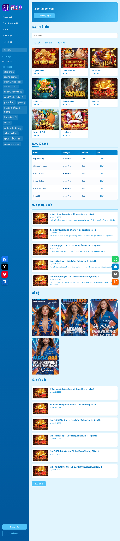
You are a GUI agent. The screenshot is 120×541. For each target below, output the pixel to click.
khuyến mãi (10, 117)
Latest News (7, 61)
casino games (10, 76)
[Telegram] (116, 267)
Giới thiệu (7, 35)
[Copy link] (116, 282)
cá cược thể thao (13, 91)
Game (5, 29)
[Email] (116, 274)
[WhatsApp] (116, 259)
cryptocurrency (11, 86)
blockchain (9, 71)
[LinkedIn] (4, 282)
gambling (9, 102)
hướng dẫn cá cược (12, 109)
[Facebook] (4, 259)
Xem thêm (45, 318)
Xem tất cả (39, 484)
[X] (4, 267)
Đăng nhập (14, 527)
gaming (21, 102)
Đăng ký (14, 533)
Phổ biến (48, 42)
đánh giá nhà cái (11, 144)
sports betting (12, 138)
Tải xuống (7, 41)
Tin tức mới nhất (10, 23)
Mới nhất (61, 42)
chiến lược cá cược (12, 81)
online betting (12, 128)
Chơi (102, 159)
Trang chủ (7, 17)
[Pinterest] (4, 274)
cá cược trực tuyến (14, 96)
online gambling (10, 133)
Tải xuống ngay (44, 16)
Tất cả (37, 42)
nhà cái (7, 122)
